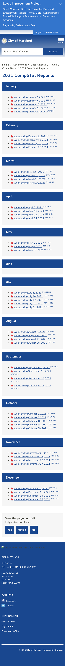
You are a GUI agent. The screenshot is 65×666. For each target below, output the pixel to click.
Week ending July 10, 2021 (33, 296)
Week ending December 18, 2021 (36, 495)
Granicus (59, 650)
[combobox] (49, 32)
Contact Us (7, 563)
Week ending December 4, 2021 (35, 488)
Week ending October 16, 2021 (35, 421)
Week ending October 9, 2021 (34, 417)
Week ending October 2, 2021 (34, 413)
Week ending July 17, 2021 (33, 300)
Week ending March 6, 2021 (33, 172)
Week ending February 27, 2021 (35, 147)
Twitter (9, 605)
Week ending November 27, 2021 (36, 464)
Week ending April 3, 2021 (32, 207)
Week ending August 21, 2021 (34, 339)
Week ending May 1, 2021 (32, 242)
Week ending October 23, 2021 (35, 424)
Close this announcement (61, 3)
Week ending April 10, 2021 (33, 211)
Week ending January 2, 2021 (34, 97)
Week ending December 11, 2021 (36, 492)
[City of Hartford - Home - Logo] (17, 41)
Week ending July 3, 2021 (32, 292)
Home (5, 64)
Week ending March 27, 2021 (34, 182)
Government (20, 64)
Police (53, 64)
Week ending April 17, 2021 (33, 214)
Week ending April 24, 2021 (33, 218)
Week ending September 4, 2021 (36, 367)
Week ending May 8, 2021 (32, 246)
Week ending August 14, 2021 (34, 335)
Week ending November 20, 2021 (36, 460)
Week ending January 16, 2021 (35, 104)
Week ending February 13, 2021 (35, 140)
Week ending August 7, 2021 (34, 332)
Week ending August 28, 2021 (34, 342)
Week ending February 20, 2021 (35, 143)
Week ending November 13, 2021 (36, 456)
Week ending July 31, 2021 (33, 307)
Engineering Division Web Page (19, 25)
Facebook (11, 601)
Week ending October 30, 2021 (35, 428)
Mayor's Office (8, 621)
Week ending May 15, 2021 (33, 250)
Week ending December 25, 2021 (36, 499)
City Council (7, 626)
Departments (38, 64)
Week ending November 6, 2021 (35, 453)
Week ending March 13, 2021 (34, 175)
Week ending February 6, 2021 (35, 136)
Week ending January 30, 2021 (34, 111)
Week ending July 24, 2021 (33, 303)
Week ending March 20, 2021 (34, 179)
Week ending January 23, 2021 (35, 108)
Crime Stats (9, 68)
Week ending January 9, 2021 (34, 100)
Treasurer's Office (10, 631)
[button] (32, 86)
